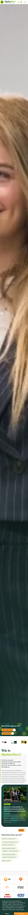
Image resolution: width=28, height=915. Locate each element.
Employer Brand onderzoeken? (9, 857)
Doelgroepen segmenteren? (8, 844)
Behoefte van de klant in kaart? (9, 838)
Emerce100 (22, 782)
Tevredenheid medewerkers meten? (9, 842)
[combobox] (25, 2)
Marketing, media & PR (7, 804)
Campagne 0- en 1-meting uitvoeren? (10, 851)
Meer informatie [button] (20, 909)
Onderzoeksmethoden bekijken (8, 854)
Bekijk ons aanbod (6, 860)
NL (24, 2)
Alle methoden (7, 733)
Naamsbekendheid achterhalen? (8, 848)
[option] (14, 370)
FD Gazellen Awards (13, 782)
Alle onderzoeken (7, 730)
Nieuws (21, 830)
